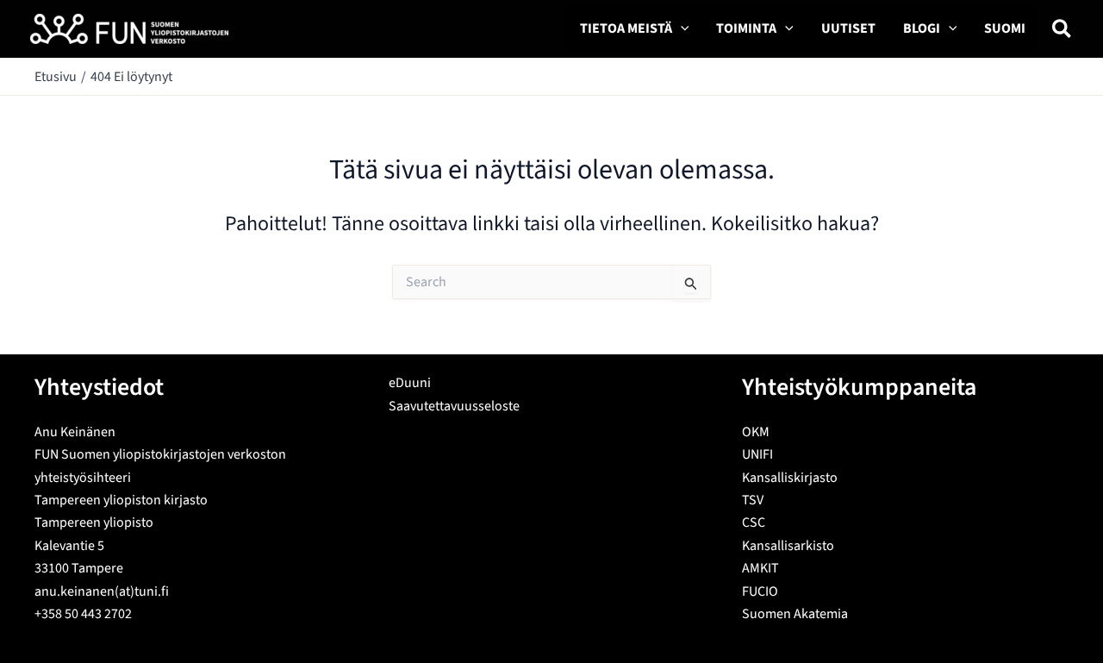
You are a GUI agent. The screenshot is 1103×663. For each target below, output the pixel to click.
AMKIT (760, 568)
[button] (680, 29)
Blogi (921, 28)
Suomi (1004, 28)
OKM (756, 431)
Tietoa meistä (626, 28)
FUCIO (760, 591)
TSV (752, 500)
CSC (753, 522)
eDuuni (410, 382)
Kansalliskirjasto (790, 477)
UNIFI (757, 454)
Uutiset (848, 28)
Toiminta (746, 28)
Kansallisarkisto (788, 545)
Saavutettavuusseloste (454, 406)
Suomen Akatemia (795, 613)
